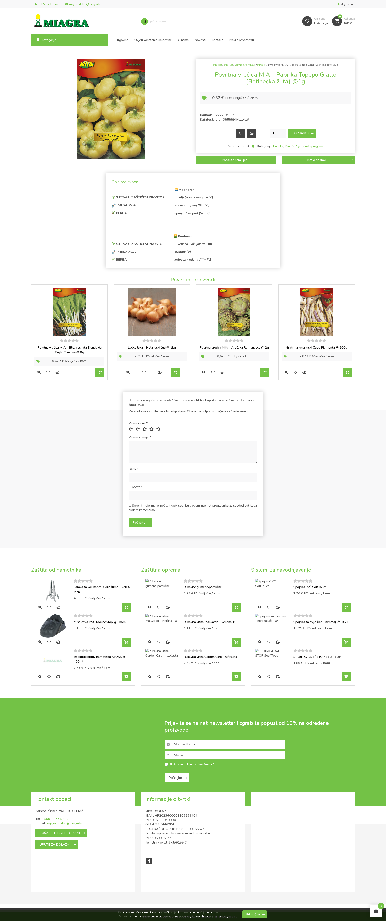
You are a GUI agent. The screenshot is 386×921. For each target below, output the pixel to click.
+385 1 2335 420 (55, 819)
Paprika (278, 146)
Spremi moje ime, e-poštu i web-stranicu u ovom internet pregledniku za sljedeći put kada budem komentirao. (193, 507)
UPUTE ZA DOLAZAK (55, 844)
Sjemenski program (245, 64)
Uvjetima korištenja (199, 764)
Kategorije (49, 40)
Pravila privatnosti (241, 40)
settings (224, 916)
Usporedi (251, 133)
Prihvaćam (253, 914)
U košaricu (301, 133)
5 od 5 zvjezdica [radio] (159, 429)
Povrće (261, 64)
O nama (183, 40)
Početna (217, 64)
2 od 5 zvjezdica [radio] (139, 429)
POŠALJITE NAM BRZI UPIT (59, 833)
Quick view (38, 372)
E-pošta (135, 487)
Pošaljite (175, 778)
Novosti (200, 40)
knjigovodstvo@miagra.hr (64, 823)
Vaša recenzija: (140, 437)
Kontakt (217, 40)
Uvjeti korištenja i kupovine (153, 40)
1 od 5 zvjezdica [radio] (132, 429)
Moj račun (346, 4)
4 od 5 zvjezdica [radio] (152, 429)
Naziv (134, 469)
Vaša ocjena (138, 423)
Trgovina (122, 40)
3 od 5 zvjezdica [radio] (145, 429)
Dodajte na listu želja (240, 133)
